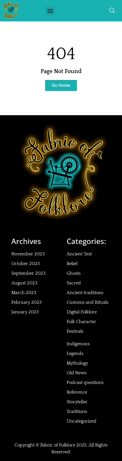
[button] (50, 10)
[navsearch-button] (112, 10)
